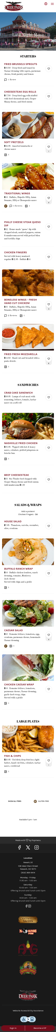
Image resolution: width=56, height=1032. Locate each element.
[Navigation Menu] (52, 4)
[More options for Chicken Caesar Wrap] (49, 689)
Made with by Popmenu (21, 840)
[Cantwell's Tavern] (28, 919)
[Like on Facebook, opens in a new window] (19, 848)
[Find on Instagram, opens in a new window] (36, 848)
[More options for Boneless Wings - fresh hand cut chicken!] (49, 304)
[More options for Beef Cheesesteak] (49, 479)
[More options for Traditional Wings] (49, 198)
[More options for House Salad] (49, 526)
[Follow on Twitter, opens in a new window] (28, 848)
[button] (28, 74)
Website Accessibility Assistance (28, 1010)
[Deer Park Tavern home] (14, 6)
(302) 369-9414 (28, 872)
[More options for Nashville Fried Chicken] (49, 448)
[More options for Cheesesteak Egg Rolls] (49, 96)
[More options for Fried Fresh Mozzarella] (49, 359)
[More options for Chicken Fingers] (49, 257)
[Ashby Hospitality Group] (28, 947)
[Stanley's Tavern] (28, 968)
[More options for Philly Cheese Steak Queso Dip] (49, 227)
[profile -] (45, 3)
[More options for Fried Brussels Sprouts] (49, 69)
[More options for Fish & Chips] (49, 760)
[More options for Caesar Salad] (49, 635)
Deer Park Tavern (28, 995)
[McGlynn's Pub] (28, 931)
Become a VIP (40, 1028)
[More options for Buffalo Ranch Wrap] (49, 573)
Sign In (13, 1028)
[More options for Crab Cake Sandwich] (49, 397)
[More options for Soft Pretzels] (49, 147)
